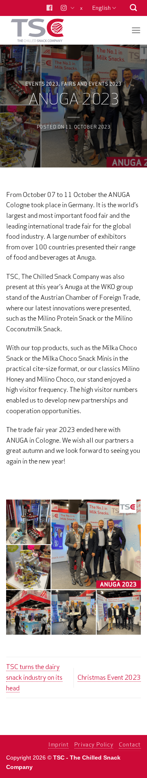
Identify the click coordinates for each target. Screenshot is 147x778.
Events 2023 (41, 84)
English (101, 7)
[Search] (133, 8)
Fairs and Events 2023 (91, 84)
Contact (130, 744)
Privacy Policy (94, 744)
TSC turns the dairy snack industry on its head (34, 677)
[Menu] (136, 30)
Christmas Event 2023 (109, 677)
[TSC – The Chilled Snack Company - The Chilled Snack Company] (46, 30)
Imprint (58, 744)
